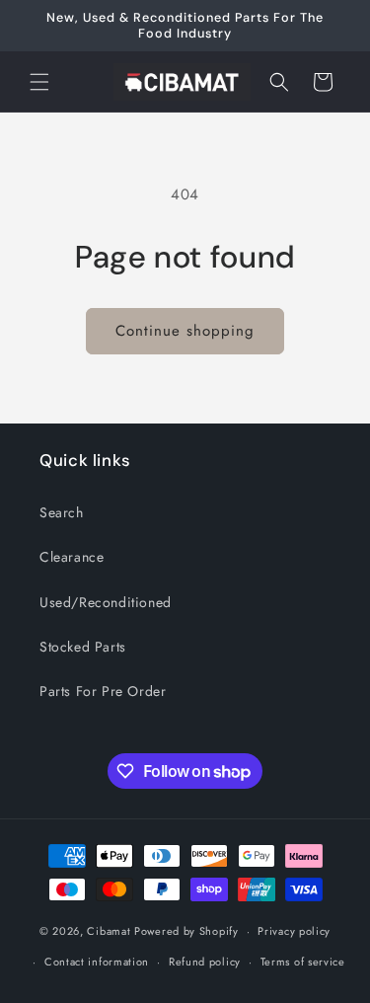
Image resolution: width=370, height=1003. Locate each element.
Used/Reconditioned (105, 602)
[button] (39, 82)
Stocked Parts (82, 646)
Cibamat (108, 931)
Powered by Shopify (186, 931)
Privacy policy (294, 931)
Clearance (71, 557)
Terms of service (302, 961)
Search (61, 512)
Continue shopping (185, 331)
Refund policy (205, 961)
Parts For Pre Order (102, 691)
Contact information (96, 961)
